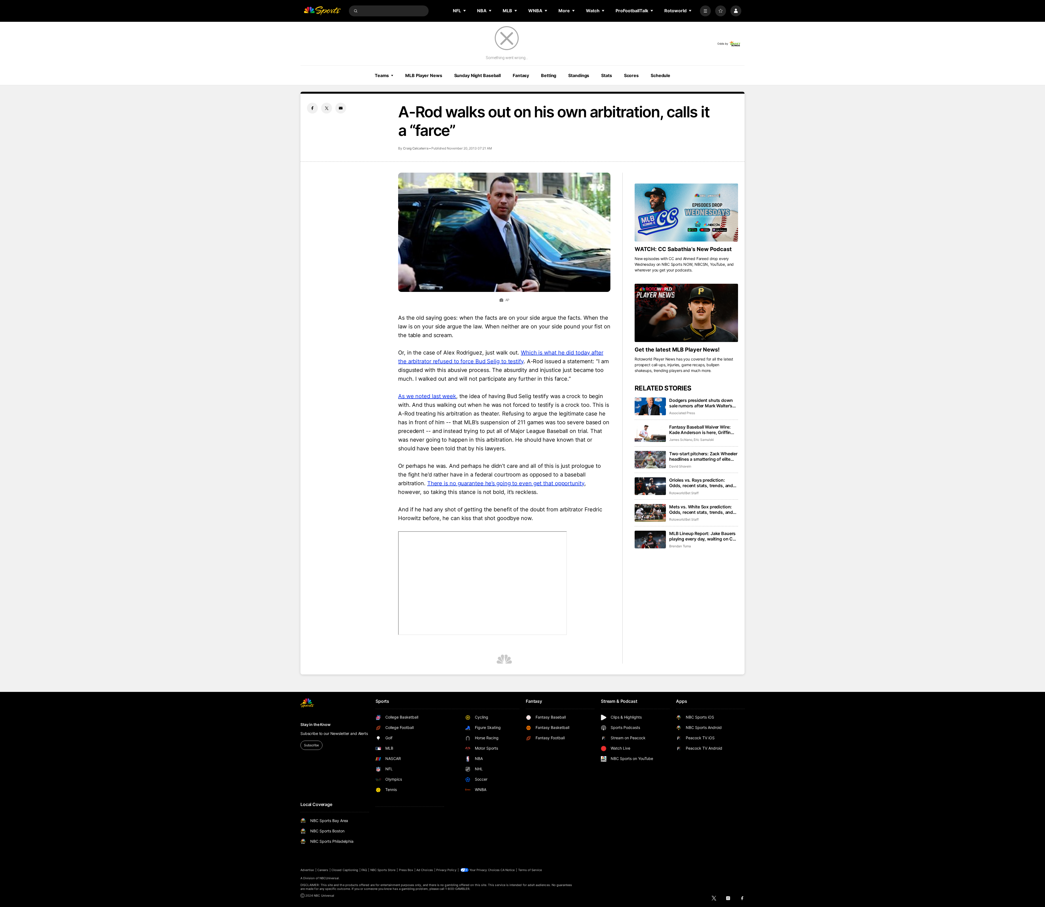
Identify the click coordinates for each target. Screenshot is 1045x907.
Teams (382, 75)
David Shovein (680, 466)
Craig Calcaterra (416, 148)
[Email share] (340, 108)
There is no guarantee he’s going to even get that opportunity (505, 483)
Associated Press (682, 413)
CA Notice (507, 870)
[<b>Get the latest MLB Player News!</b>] (686, 313)
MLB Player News (423, 75)
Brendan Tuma (680, 546)
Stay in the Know (315, 724)
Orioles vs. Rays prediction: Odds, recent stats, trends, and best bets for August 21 (701, 482)
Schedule (660, 75)
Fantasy (521, 75)
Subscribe (311, 745)
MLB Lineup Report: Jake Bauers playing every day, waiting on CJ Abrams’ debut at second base (702, 536)
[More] (705, 10)
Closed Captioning (344, 870)
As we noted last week (427, 396)
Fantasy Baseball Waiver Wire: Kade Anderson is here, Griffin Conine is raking (700, 429)
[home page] (322, 11)
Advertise (307, 870)
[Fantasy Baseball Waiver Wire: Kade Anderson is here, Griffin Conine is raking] (650, 433)
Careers (322, 870)
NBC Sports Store (383, 870)
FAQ (364, 870)
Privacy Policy (446, 870)
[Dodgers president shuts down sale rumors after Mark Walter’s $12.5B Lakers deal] (650, 406)
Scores (631, 75)
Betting (548, 75)
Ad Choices (424, 870)
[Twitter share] (326, 108)
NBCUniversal (329, 878)
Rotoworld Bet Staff (684, 493)
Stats (606, 75)
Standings (578, 75)
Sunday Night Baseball (477, 75)
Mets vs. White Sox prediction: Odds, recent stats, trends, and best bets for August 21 (701, 509)
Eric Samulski (704, 440)
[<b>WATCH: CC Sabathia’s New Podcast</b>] (686, 213)
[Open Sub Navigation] (464, 10)
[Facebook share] (312, 108)
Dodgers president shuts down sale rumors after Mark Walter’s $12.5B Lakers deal (701, 403)
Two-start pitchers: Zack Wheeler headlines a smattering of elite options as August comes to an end (703, 456)
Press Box (406, 870)
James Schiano (680, 440)
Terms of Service (530, 870)
